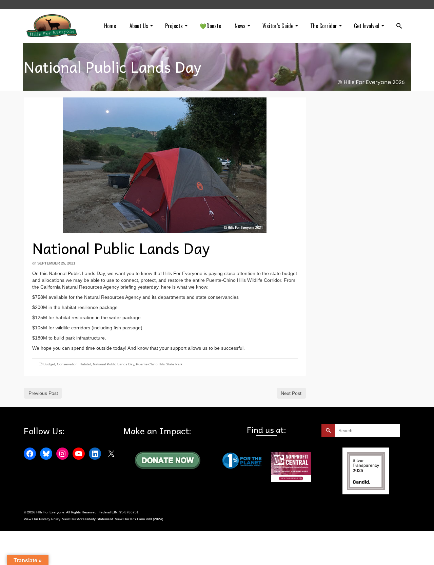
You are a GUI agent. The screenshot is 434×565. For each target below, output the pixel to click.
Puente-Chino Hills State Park (159, 364)
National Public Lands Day (113, 364)
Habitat (85, 364)
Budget (49, 364)
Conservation (67, 364)
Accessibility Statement (95, 519)
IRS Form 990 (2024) (146, 519)
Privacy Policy (49, 519)
